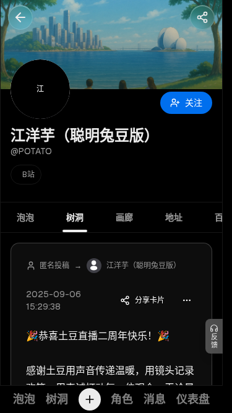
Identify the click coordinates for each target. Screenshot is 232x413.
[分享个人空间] (202, 17)
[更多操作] (187, 300)
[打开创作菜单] (90, 399)
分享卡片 (150, 300)
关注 (193, 102)
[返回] (20, 17)
